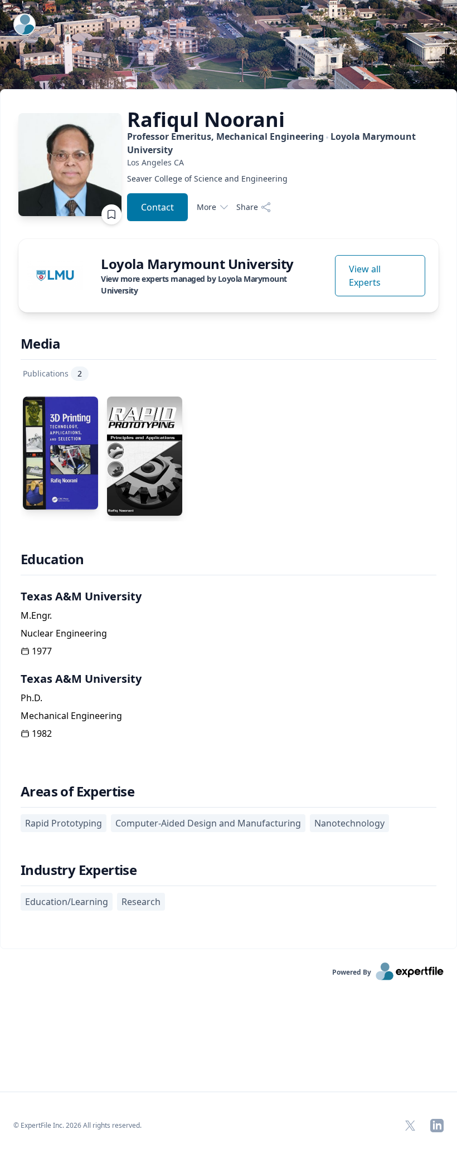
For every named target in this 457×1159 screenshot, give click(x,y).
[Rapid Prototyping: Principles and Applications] (144, 456)
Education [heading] (52, 559)
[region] (283, 162)
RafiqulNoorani (206, 120)
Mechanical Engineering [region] (71, 716)
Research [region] (141, 902)
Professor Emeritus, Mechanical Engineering (271, 143)
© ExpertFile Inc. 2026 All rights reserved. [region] (77, 1125)
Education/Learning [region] (66, 902)
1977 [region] (42, 651)
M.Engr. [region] (36, 615)
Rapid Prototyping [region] (63, 823)
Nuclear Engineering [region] (64, 633)
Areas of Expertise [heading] (77, 791)
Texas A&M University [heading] (81, 596)
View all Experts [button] (365, 275)
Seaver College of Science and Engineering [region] (207, 178)
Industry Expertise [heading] (79, 870)
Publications (52, 373)
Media (40, 344)
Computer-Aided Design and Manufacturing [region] (208, 823)
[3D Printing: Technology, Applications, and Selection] (60, 453)
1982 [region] (42, 733)
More (206, 207)
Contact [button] (157, 207)
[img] (55, 276)
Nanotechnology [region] (349, 823)
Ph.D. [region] (31, 698)
